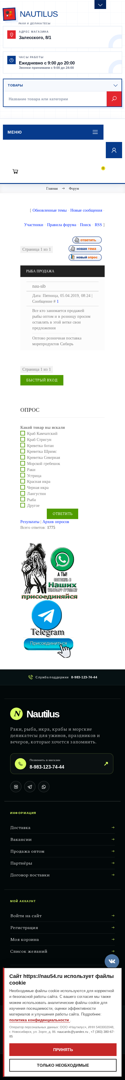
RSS (98, 225)
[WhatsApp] (43, 786)
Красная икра (38, 481)
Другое (33, 505)
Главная (52, 189)
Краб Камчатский (42, 433)
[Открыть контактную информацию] (100, 4)
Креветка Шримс (42, 451)
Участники (33, 225)
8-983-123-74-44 (84, 677)
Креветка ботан (40, 445)
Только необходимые (63, 1065)
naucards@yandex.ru (73, 1031)
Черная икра (38, 487)
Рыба (31, 499)
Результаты (29, 522)
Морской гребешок (43, 463)
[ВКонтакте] (16, 786)
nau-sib (39, 286)
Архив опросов (55, 522)
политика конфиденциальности (39, 1020)
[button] (53, 132)
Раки (31, 470)
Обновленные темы (50, 210)
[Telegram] (29, 786)
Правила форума (61, 225)
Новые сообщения (86, 210)
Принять (63, 1049)
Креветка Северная (43, 457)
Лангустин (36, 494)
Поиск (85, 225)
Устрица (34, 475)
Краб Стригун (39, 439)
